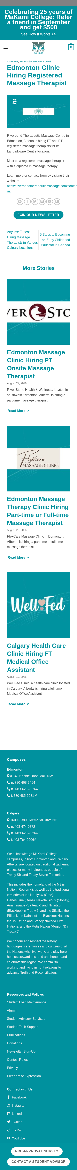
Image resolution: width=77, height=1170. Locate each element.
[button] (5, 47)
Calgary (13, 813)
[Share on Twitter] (34, 201)
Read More (17, 411)
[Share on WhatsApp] (20, 201)
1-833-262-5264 (26, 789)
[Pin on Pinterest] (49, 201)
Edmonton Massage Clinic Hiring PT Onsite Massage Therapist (36, 364)
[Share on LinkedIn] (57, 201)
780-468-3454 (25, 782)
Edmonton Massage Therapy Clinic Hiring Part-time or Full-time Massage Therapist (38, 511)
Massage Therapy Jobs (35, 61)
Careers (12, 61)
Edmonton (15, 769)
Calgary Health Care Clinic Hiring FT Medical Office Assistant (36, 657)
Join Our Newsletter (38, 215)
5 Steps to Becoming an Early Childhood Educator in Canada (55, 240)
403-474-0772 (25, 826)
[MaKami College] (38, 48)
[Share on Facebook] (27, 201)
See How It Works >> (38, 34)
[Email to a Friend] (42, 201)
